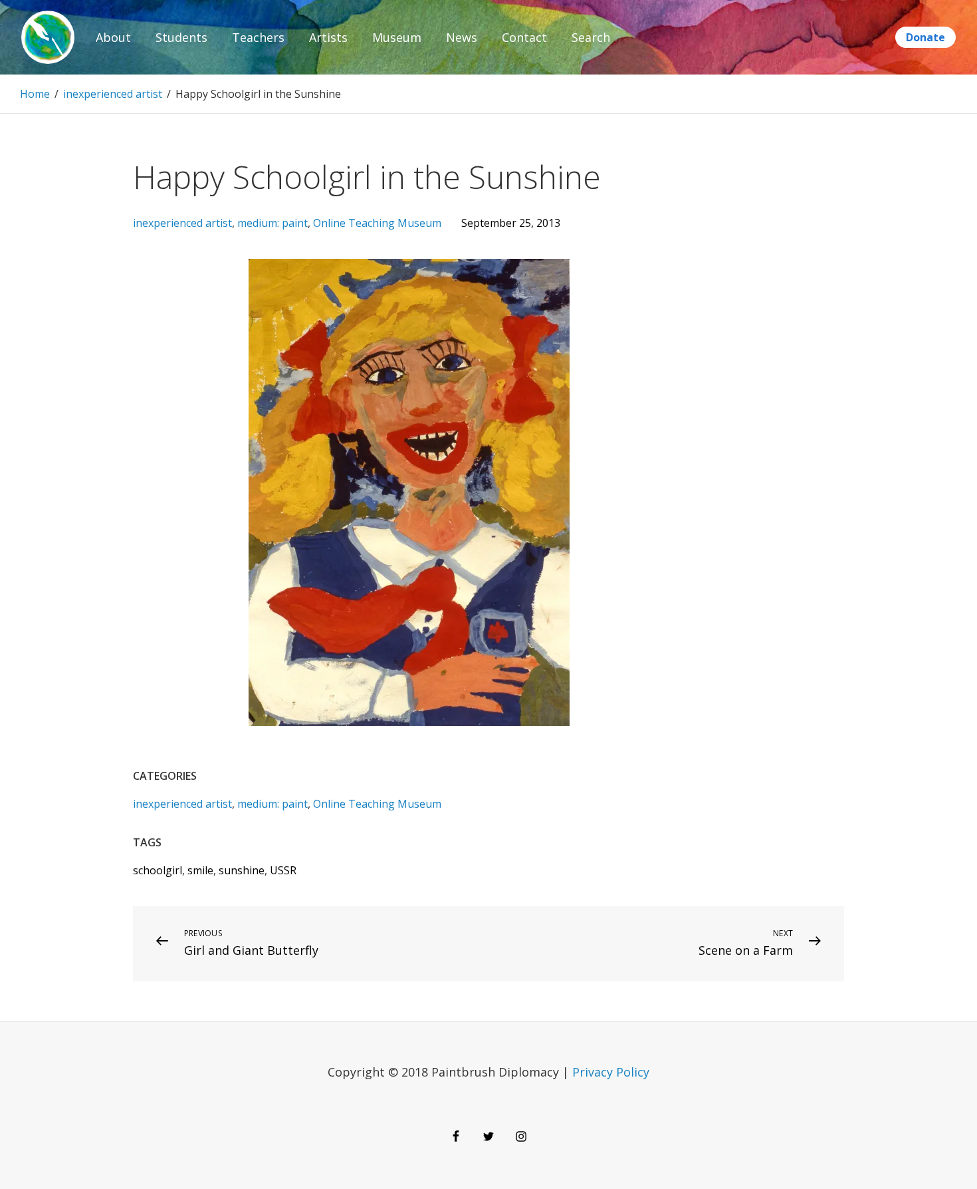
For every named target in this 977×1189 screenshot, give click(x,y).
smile (200, 870)
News (461, 37)
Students (181, 37)
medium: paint (272, 223)
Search (591, 37)
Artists (328, 37)
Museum (396, 37)
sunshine (242, 870)
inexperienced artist (112, 93)
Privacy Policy (610, 1072)
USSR (283, 870)
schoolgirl (157, 870)
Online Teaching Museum (377, 223)
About (113, 37)
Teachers (258, 37)
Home (35, 93)
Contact (524, 37)
